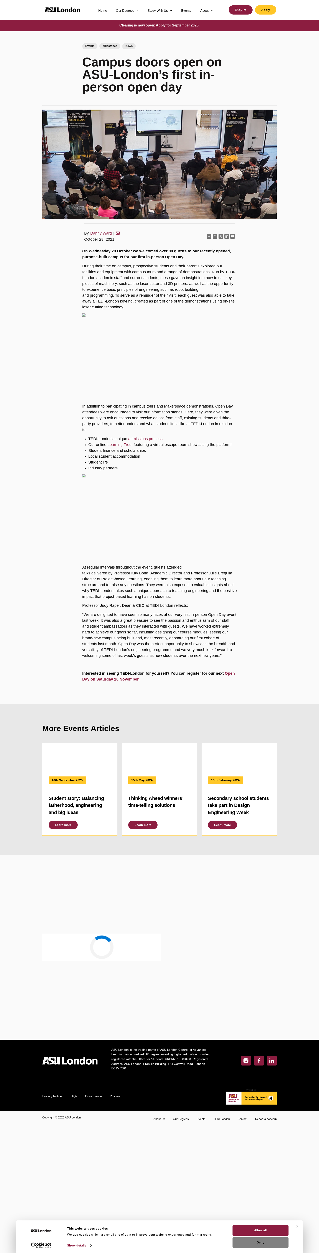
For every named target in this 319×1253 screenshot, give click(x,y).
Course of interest (66, 959)
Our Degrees (125, 10)
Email (56, 911)
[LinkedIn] (272, 1109)
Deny (260, 1242)
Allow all (260, 1230)
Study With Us (158, 10)
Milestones (110, 46)
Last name (115, 885)
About (204, 10)
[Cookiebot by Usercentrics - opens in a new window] (41, 1245)
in (226, 236)
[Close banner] (297, 1226)
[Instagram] (246, 1109)
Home (102, 10)
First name (62, 885)
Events (186, 10)
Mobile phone (62, 935)
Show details (76, 1245)
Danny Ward (101, 233)
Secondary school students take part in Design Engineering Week (238, 805)
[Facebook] (259, 1109)
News (129, 46)
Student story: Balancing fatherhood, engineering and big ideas (76, 805)
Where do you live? (67, 985)
